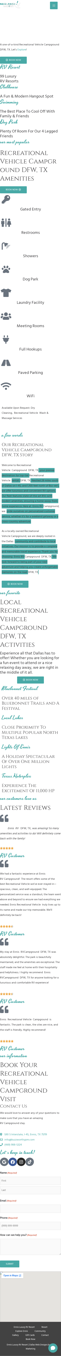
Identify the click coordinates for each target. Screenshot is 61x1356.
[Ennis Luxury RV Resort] (11, 5)
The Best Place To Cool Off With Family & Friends (27, 113)
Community (40, 1331)
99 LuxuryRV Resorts (9, 78)
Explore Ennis (21, 1331)
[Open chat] (53, 1348)
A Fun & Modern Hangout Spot (26, 96)
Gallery (15, 1335)
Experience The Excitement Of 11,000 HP (28, 788)
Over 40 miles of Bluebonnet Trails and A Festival (30, 703)
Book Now (30, 1339)
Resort (44, 1327)
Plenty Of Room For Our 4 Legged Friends (29, 133)
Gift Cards (30, 1335)
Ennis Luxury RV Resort (24, 1327)
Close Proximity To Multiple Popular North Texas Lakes (30, 732)
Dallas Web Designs (38, 1344)
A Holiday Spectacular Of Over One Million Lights (28, 762)
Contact (45, 1335)
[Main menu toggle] (54, 5)
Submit (10, 1264)
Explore (21, 49)
